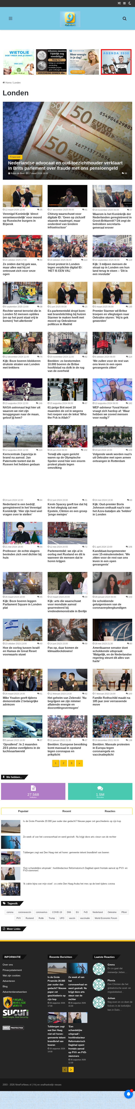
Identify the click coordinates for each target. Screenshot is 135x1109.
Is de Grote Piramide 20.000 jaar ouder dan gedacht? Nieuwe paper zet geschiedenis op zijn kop (72, 821)
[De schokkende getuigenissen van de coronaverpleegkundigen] (112, 583)
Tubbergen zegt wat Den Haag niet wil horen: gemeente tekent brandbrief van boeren (66, 852)
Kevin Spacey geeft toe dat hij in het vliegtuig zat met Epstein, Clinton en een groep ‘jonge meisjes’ (67, 509)
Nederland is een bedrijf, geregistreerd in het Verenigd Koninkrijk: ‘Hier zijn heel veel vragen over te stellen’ (22, 509)
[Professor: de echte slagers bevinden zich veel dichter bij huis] (22, 533)
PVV (19, 918)
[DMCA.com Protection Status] (22, 1028)
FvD (86, 912)
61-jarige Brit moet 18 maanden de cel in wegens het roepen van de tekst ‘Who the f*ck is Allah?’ (67, 412)
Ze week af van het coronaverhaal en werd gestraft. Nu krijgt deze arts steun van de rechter (69, 837)
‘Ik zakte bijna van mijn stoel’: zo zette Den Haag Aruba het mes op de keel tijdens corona (69, 884)
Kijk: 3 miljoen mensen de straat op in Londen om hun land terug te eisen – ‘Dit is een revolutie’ (111, 269)
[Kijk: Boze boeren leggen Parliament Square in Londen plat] (22, 583)
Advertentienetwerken (15, 992)
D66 (69, 912)
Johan (111, 998)
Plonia (111, 980)
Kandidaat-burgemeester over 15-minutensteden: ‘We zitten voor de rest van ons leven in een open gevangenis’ (111, 557)
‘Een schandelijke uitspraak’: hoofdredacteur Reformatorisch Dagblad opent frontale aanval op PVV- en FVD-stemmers (75, 869)
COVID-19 (57, 912)
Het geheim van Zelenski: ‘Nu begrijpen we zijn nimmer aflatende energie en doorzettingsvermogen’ (67, 703)
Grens (111, 964)
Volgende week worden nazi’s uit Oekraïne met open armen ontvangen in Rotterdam (112, 457)
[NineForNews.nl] (67, 18)
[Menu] (10, 20)
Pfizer (124, 912)
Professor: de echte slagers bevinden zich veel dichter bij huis (22, 554)
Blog (5, 986)
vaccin (72, 918)
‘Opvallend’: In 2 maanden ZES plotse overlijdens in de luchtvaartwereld (21, 748)
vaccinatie (85, 918)
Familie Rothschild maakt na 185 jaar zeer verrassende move (111, 701)
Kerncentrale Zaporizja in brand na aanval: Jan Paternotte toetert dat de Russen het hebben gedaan (21, 459)
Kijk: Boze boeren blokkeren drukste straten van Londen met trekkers (22, 364)
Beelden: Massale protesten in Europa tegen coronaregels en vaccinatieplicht (111, 749)
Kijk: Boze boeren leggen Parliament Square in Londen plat (22, 604)
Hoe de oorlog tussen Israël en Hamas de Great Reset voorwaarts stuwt (21, 651)
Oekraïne (112, 912)
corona (10, 912)
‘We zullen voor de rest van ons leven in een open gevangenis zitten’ (110, 364)
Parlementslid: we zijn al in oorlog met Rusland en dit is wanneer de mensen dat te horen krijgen (66, 556)
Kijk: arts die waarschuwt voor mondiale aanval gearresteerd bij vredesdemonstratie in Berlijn (67, 606)
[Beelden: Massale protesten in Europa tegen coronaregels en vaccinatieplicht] (112, 726)
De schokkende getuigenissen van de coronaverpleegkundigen (109, 604)
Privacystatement (12, 970)
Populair (23, 811)
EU (77, 912)
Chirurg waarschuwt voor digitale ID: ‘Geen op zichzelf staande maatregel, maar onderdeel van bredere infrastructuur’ (66, 220)
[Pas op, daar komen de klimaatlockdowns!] (67, 630)
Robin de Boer (18, 173)
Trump (52, 918)
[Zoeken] (124, 20)
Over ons (8, 964)
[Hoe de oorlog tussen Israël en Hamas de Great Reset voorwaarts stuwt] (22, 630)
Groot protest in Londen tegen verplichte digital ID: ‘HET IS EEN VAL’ (65, 267)
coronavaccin (24, 912)
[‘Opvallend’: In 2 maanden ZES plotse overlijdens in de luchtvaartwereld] (22, 726)
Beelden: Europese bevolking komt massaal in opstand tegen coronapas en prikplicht (67, 749)
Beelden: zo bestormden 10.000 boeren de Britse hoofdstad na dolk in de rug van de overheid (66, 366)
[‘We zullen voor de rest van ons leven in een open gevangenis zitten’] (112, 343)
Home (8, 82)
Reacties (110, 811)
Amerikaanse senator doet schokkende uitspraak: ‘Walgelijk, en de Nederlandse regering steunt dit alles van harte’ (112, 654)
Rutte (41, 918)
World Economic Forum (106, 918)
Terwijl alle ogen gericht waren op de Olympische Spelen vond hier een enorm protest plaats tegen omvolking (66, 461)
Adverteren (9, 981)
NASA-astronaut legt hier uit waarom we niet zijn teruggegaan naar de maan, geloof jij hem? (21, 412)
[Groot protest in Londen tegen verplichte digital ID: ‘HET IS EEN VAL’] (67, 246)
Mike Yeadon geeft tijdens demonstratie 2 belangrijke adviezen (20, 701)
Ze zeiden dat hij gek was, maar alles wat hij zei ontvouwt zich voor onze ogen (20, 269)
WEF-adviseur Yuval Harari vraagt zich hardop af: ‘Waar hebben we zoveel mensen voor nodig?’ (111, 412)
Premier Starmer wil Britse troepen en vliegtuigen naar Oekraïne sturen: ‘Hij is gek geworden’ (111, 316)
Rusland (30, 918)
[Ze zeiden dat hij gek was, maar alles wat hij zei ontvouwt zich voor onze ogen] (22, 246)
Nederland (98, 912)
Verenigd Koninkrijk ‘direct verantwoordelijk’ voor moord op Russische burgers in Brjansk (22, 219)
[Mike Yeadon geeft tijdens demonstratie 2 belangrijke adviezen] (22, 680)
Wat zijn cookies (11, 975)
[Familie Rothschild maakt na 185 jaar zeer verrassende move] (112, 680)
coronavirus (41, 912)
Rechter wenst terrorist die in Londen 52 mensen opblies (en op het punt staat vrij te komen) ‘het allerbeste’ (22, 316)
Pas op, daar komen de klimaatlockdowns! (63, 649)
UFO (62, 918)
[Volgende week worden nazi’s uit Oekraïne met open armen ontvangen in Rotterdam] (112, 436)
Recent (66, 811)
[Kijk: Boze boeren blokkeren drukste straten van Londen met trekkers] (22, 343)
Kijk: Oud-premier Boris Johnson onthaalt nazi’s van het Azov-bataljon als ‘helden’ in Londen (112, 509)
